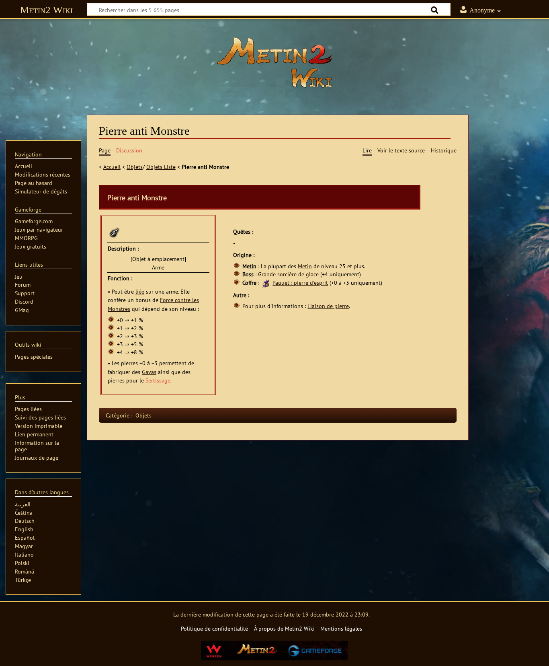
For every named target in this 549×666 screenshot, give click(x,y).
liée (139, 291)
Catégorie (117, 415)
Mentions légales (341, 628)
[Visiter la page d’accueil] (274, 62)
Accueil (112, 167)
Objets (135, 167)
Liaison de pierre (328, 306)
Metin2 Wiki (46, 9)
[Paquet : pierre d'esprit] (266, 282)
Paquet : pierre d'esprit (300, 282)
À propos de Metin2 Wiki (284, 628)
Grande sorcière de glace (288, 274)
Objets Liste (161, 167)
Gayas (149, 372)
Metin (305, 266)
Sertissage (157, 380)
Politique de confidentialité (214, 628)
